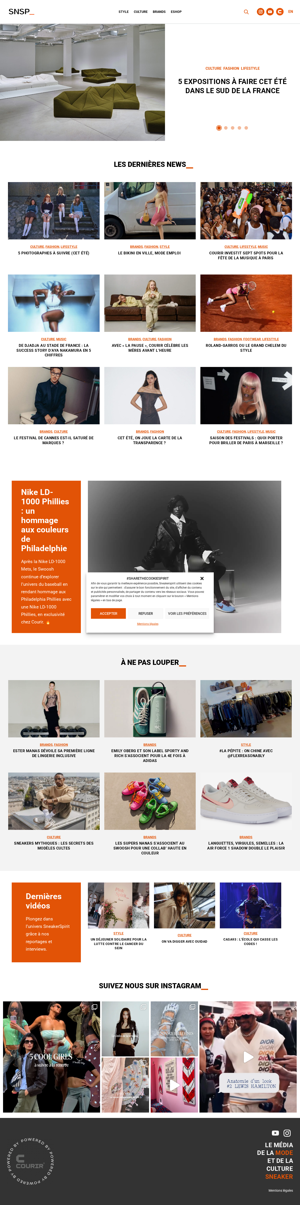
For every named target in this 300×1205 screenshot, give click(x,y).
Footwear (252, 339)
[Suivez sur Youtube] (270, 11)
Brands (159, 12)
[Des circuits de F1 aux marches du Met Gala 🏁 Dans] (248, 1057)
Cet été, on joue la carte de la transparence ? (150, 440)
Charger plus (150, 463)
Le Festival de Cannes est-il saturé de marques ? (54, 440)
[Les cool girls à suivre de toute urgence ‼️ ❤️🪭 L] (51, 1057)
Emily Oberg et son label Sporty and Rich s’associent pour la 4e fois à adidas (150, 756)
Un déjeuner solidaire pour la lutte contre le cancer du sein (119, 944)
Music (263, 247)
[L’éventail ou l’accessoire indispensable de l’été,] (125, 1085)
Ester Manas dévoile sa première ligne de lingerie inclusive (54, 753)
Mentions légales (147, 624)
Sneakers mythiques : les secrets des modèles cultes (54, 845)
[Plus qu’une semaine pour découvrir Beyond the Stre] (174, 1085)
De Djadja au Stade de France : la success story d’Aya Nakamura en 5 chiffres (53, 350)
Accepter (108, 614)
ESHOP (176, 12)
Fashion (231, 68)
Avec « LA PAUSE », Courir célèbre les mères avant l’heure (150, 348)
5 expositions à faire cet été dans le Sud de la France (232, 82)
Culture (141, 12)
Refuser (146, 614)
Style (124, 12)
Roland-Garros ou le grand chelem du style (246, 348)
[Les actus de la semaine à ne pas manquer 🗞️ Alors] (125, 1028)
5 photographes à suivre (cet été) (54, 253)
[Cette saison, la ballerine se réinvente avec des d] (174, 1028)
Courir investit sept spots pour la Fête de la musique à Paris (246, 255)
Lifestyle (250, 68)
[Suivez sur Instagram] (260, 11)
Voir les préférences (187, 614)
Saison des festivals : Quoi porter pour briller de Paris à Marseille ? (246, 440)
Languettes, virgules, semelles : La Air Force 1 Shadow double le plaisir (246, 845)
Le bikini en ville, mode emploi (150, 253)
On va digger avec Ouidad (184, 941)
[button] (202, 578)
